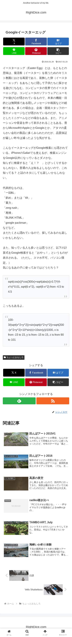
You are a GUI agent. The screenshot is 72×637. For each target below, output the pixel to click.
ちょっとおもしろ (15, 357)
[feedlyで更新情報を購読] (19, 400)
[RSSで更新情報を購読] (52, 400)
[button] (58, 51)
